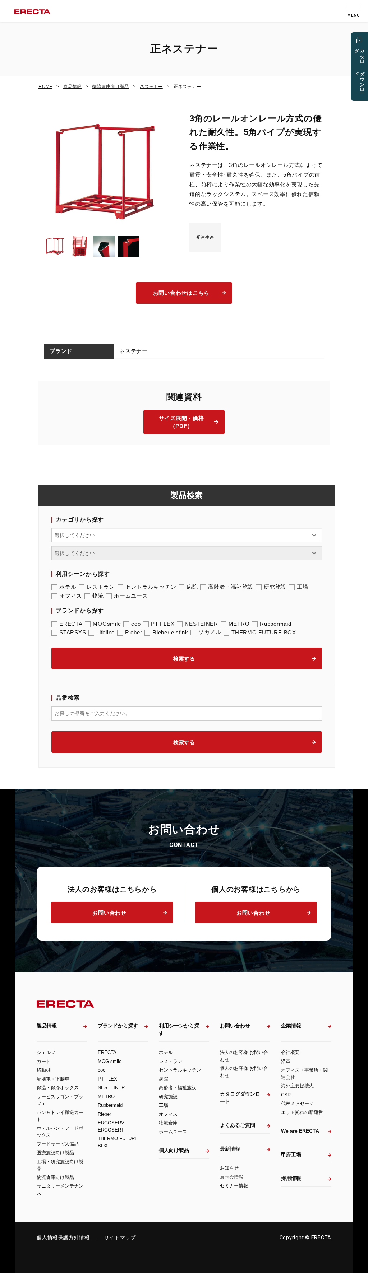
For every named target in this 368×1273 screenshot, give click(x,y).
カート (44, 1061)
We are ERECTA (300, 1131)
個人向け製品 (174, 1150)
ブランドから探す (118, 1026)
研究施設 (275, 587)
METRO (239, 624)
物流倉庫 (168, 1122)
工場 (302, 587)
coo (136, 624)
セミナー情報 (234, 1185)
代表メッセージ (297, 1103)
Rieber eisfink (170, 632)
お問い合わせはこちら (181, 293)
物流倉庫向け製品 (55, 1177)
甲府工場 (291, 1154)
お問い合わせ (109, 913)
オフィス (70, 596)
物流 (98, 596)
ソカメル (209, 632)
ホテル (67, 587)
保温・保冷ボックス (58, 1087)
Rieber (133, 632)
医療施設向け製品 (55, 1152)
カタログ (359, 68)
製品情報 (47, 1026)
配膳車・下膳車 (53, 1079)
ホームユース (131, 596)
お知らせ (229, 1168)
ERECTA (71, 624)
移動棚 (44, 1070)
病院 (192, 587)
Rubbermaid (275, 624)
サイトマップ (120, 1237)
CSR (286, 1094)
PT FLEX (162, 624)
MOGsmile (107, 624)
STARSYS (72, 632)
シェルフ (46, 1052)
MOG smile (109, 1061)
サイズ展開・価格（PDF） (181, 422)
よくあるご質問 (237, 1125)
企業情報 (291, 1026)
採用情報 (291, 1178)
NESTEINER (201, 624)
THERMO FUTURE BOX (263, 632)
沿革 (285, 1061)
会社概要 (290, 1052)
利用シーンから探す (179, 1029)
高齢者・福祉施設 (230, 587)
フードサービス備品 (58, 1144)
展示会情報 (231, 1177)
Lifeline (105, 632)
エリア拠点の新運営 (302, 1112)
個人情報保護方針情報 (63, 1237)
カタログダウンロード (240, 1097)
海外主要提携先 (297, 1085)
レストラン (101, 587)
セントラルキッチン (150, 587)
